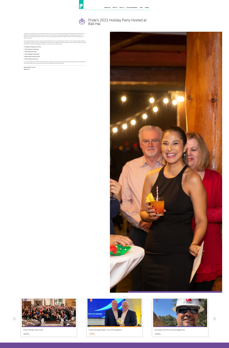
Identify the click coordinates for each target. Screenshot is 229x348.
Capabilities (107, 7)
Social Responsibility (132, 7)
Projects (115, 7)
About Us (121, 7)
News (141, 7)
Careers (147, 7)
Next (214, 319)
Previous (14, 319)
